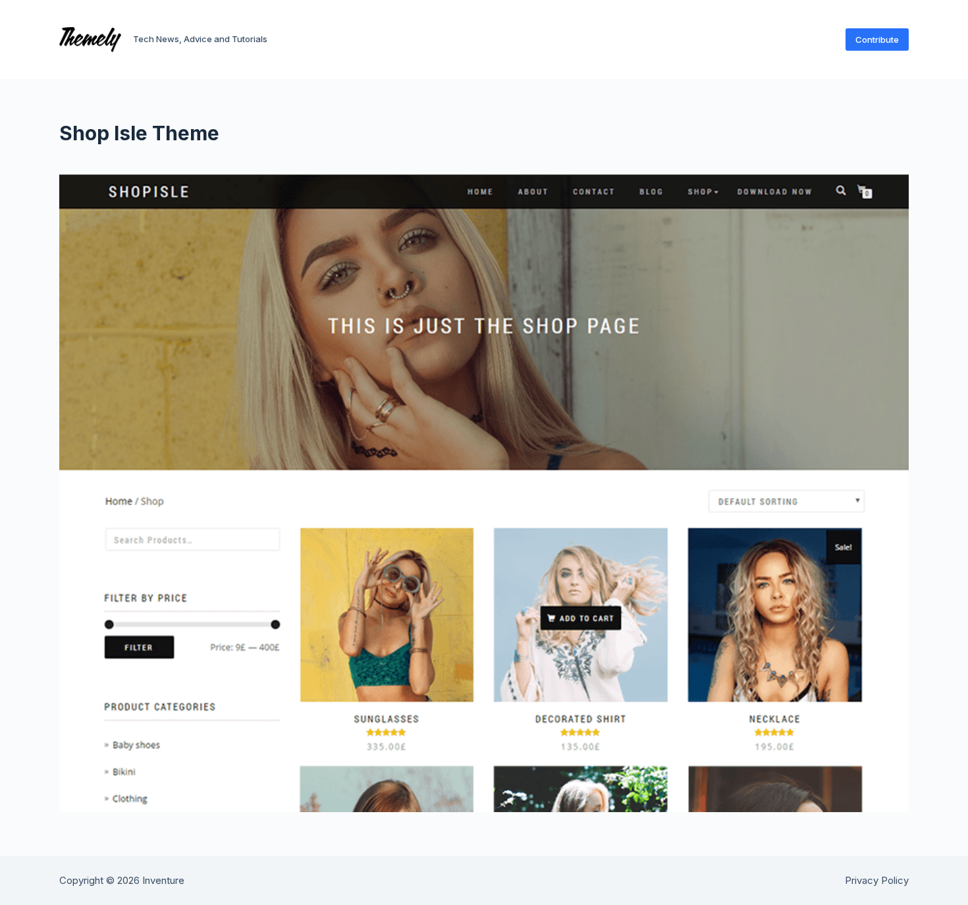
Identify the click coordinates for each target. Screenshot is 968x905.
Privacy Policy (877, 881)
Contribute (877, 39)
